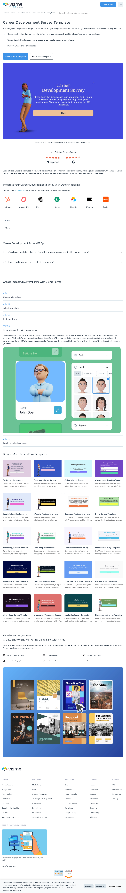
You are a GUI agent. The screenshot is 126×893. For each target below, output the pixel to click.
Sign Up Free (108, 4)
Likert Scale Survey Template (16, 615)
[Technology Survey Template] (17, 536)
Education (36, 808)
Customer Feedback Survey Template (76, 514)
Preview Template (43, 56)
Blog (66, 785)
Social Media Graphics (10, 808)
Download (94, 799)
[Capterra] (59, 871)
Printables (6, 799)
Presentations (7, 785)
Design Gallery (70, 812)
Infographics (7, 789)
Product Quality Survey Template (44, 547)
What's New (94, 803)
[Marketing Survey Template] (78, 603)
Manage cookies (115, 886)
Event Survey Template (105, 514)
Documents (6, 803)
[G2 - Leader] (68, 871)
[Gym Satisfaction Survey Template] (48, 569)
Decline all (100, 886)
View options (86, 142)
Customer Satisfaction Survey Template (108, 480)
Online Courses (71, 803)
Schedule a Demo (39, 817)
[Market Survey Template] (109, 569)
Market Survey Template (106, 581)
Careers (93, 794)
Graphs (5, 812)
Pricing (115, 799)
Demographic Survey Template (108, 615)
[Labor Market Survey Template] (78, 569)
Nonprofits (36, 803)
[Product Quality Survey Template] (48, 536)
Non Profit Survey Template (107, 547)
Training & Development (42, 799)
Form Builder (7, 794)
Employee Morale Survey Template (45, 480)
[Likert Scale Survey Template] (17, 603)
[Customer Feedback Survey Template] (78, 502)
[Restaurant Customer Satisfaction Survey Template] (17, 468)
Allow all (88, 886)
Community (94, 812)
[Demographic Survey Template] (109, 603)
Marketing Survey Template (76, 615)
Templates (69, 808)
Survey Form (20, 190)
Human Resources (39, 794)
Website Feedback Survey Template (45, 514)
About (92, 785)
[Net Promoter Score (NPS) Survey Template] (78, 536)
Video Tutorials (71, 794)
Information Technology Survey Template (47, 615)
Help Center (117, 789)
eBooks (68, 799)
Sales (34, 789)
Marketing (36, 785)
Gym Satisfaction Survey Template (44, 581)
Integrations (69, 817)
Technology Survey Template (15, 547)
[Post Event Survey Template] (17, 569)
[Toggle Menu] (120, 4)
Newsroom (94, 789)
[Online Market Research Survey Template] (78, 468)
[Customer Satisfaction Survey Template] (109, 468)
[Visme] (13, 4)
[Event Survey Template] (109, 502)
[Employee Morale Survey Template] (48, 468)
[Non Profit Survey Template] (109, 536)
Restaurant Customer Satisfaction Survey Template (16, 480)
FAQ (113, 785)
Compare (93, 808)
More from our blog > (10, 866)
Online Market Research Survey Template (75, 480)
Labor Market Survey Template (78, 581)
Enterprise (36, 812)
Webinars (68, 789)
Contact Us (116, 794)
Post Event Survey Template (15, 581)
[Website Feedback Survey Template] (48, 502)
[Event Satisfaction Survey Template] (17, 502)
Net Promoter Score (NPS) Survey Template (76, 547)
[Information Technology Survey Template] (48, 603)
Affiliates (93, 817)
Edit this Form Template (15, 56)
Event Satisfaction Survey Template (14, 514)
